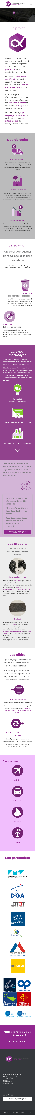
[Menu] (31, 4)
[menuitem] (31, 4)
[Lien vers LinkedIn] (31, 1112)
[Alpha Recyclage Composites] (14, 4)
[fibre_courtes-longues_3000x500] (17, 566)
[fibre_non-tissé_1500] (17, 608)
